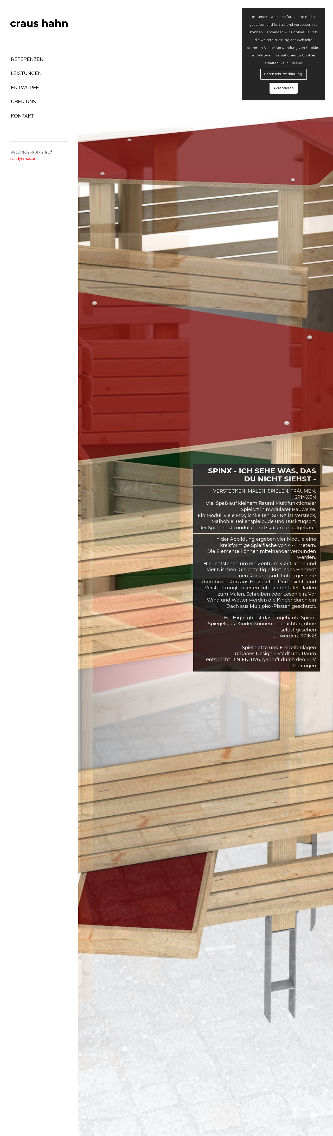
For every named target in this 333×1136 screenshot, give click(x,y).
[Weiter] (321, 568)
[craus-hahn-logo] (39, 23)
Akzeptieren (283, 88)
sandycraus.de (23, 158)
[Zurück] (90, 568)
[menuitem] (39, 60)
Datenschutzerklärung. (283, 74)
